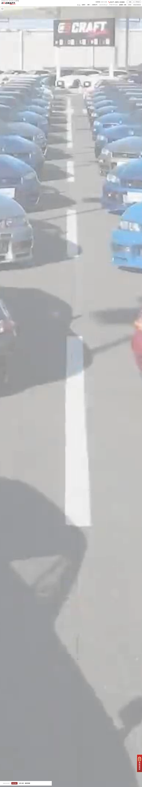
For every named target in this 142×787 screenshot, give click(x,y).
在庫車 (83, 4)
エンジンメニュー (103, 4)
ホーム (78, 4)
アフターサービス (113, 4)
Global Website (137, 4)
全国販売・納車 (122, 4)
